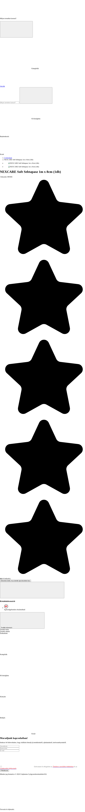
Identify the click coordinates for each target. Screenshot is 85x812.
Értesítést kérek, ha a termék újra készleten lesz (15, 580)
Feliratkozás (4, 770)
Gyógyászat (8, 158)
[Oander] (30, 809)
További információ (7, 627)
